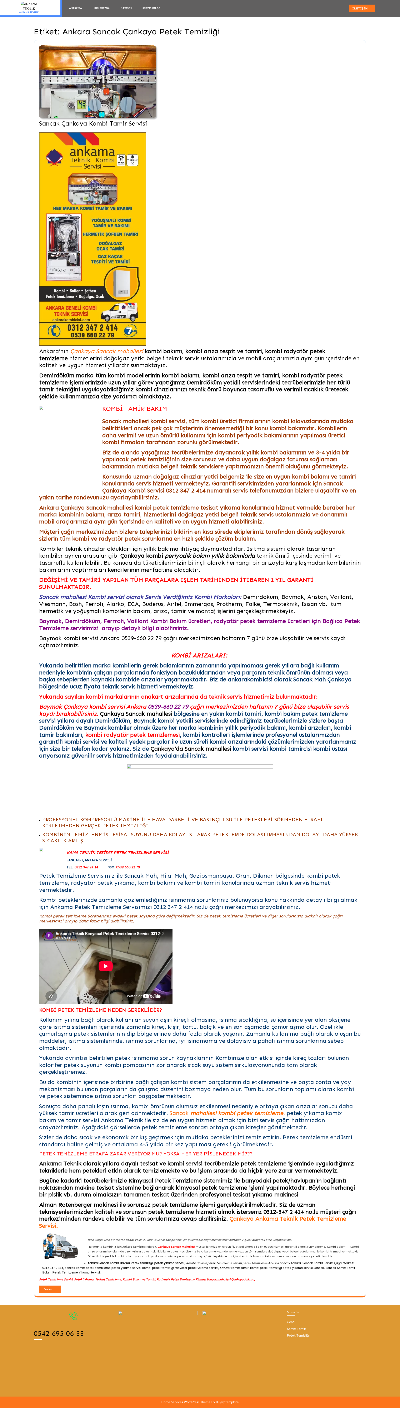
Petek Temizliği (298, 1335)
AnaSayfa (75, 8)
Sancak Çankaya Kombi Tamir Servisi (93, 123)
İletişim (126, 8)
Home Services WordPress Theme (185, 1402)
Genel (291, 1322)
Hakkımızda (101, 8)
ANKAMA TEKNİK (29, 12)
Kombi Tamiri (296, 1329)
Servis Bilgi (151, 8)
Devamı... (52, 1289)
